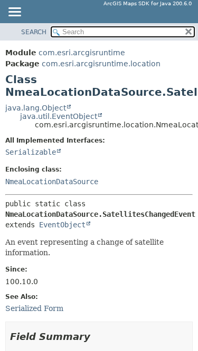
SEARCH (33, 32)
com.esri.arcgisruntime (82, 52)
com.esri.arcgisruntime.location (101, 63)
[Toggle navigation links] (14, 12)
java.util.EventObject (58, 116)
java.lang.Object (35, 108)
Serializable (30, 152)
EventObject (62, 224)
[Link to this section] (97, 336)
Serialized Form (34, 308)
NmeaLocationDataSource (51, 181)
